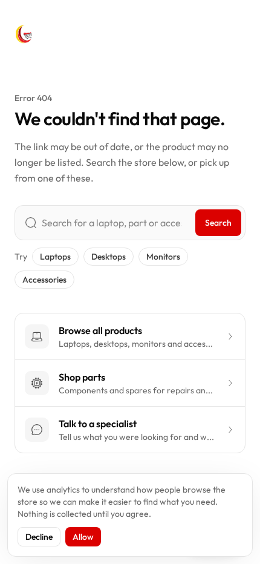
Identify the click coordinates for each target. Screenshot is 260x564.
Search (218, 222)
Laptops (55, 256)
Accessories (44, 279)
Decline (39, 536)
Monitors (163, 256)
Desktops (108, 256)
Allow (83, 536)
